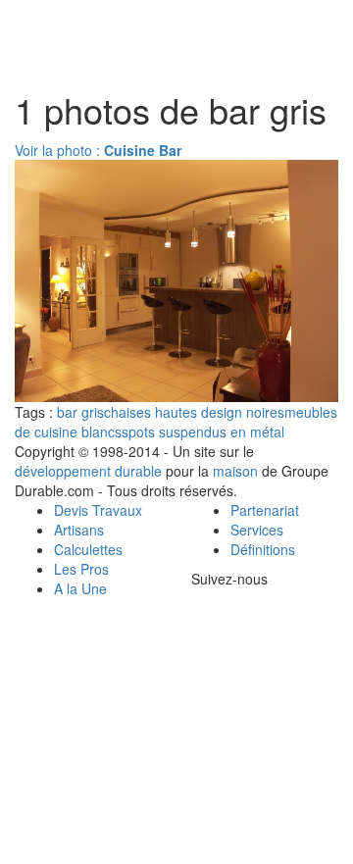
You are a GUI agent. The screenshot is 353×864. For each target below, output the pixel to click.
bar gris (80, 412)
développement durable (88, 471)
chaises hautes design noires (194, 412)
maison (235, 471)
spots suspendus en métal (203, 431)
